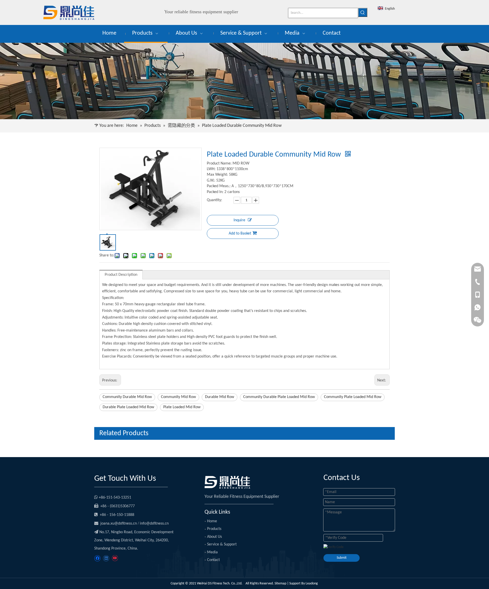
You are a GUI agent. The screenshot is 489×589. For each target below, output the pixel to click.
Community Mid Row (178, 397)
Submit (342, 558)
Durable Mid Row (219, 397)
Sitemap (280, 583)
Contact (213, 560)
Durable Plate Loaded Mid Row (128, 407)
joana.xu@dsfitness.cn (118, 524)
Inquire (239, 220)
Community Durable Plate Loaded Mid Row (279, 397)
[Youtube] (115, 558)
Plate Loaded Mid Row (181, 407)
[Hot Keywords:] (362, 12)
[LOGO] (227, 482)
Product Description (121, 275)
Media (212, 552)
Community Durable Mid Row (127, 397)
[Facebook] (97, 558)
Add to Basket (240, 233)
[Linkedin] (106, 558)
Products (214, 529)
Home (212, 521)
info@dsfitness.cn (154, 524)
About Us (214, 537)
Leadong (312, 583)
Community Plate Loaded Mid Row (352, 397)
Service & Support (222, 544)
